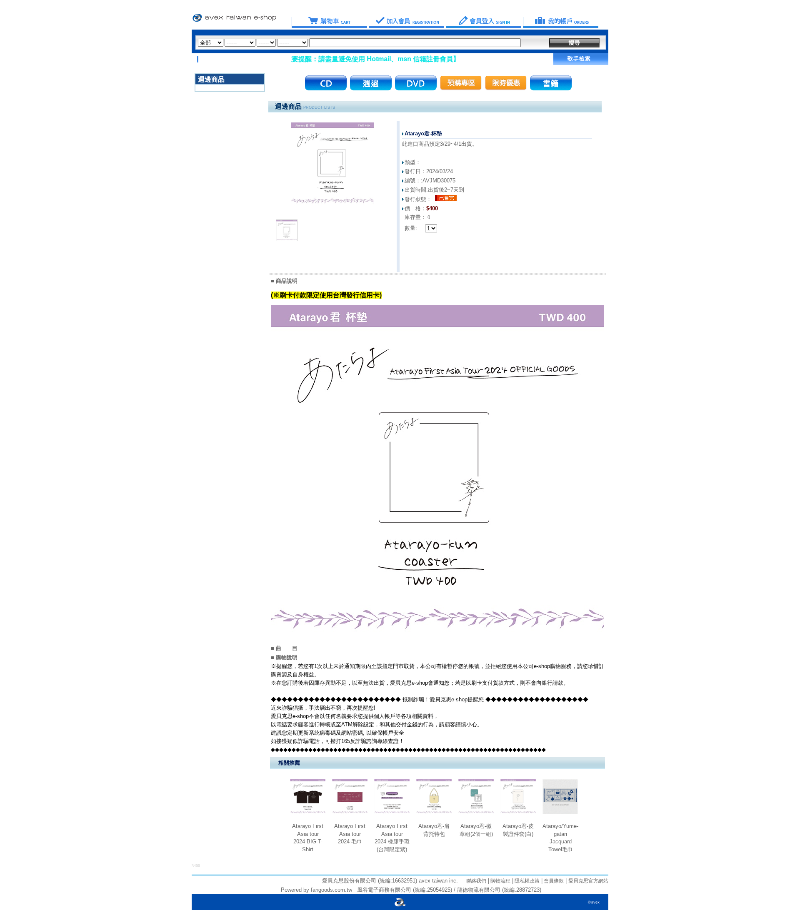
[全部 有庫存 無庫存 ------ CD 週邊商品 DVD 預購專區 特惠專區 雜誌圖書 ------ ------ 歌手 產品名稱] (359, 43)
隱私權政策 (526, 881)
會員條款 (553, 881)
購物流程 (499, 881)
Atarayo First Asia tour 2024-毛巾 (349, 834)
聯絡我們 (476, 881)
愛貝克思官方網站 (588, 881)
